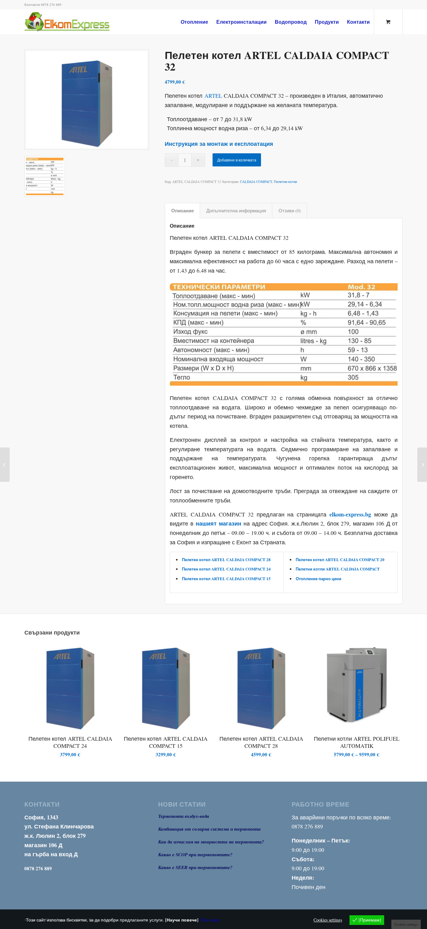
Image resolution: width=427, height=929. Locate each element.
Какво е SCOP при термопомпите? (195, 854)
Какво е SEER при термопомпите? (195, 867)
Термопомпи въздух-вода (183, 816)
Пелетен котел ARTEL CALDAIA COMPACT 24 (226, 569)
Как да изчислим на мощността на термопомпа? (211, 841)
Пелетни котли (285, 181)
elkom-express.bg (350, 514)
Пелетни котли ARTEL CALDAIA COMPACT (338, 569)
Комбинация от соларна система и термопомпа (209, 829)
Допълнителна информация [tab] (236, 210)
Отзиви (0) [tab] (290, 210)
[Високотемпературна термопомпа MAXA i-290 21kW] (5, 464)
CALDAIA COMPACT (256, 181)
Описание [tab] (182, 210)
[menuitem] (194, 21)
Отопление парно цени (318, 578)
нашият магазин (218, 523)
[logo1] (77, 21)
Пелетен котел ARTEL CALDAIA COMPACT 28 (226, 559)
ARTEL (213, 95)
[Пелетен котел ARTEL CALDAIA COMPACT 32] (86, 99)
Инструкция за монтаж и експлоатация (219, 144)
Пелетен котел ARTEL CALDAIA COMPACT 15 (226, 578)
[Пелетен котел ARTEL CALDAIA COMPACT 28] (422, 464)
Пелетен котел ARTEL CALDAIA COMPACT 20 (340, 559)
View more (209, 920)
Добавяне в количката (236, 159)
